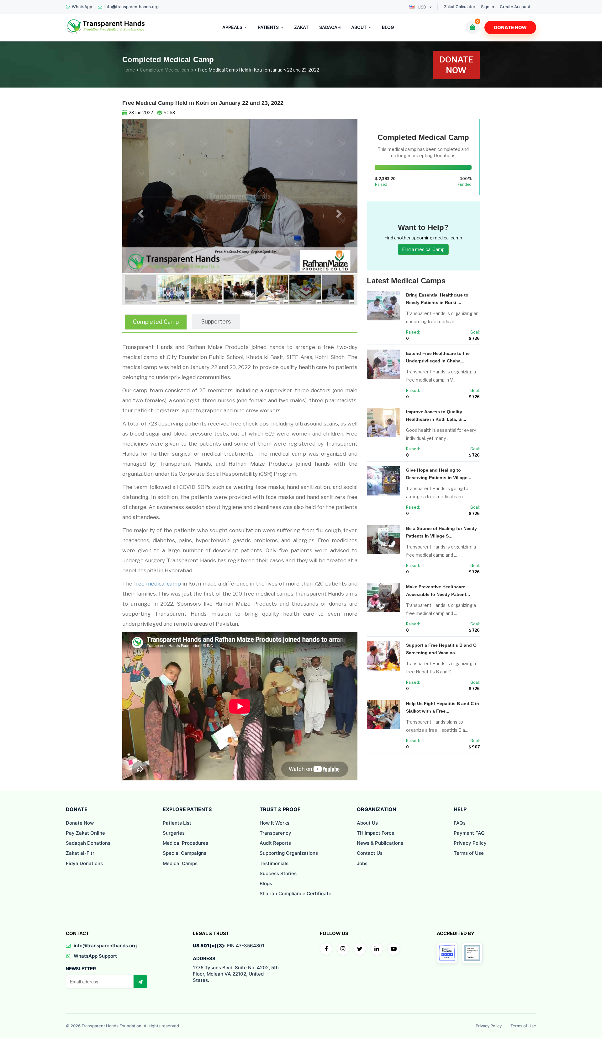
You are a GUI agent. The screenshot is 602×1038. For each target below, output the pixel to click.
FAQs (460, 823)
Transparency (275, 833)
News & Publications (380, 843)
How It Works (274, 823)
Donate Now (510, 27)
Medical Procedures (185, 843)
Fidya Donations (84, 863)
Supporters (216, 321)
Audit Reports (275, 843)
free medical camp (157, 584)
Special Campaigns (184, 853)
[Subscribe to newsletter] (140, 981)
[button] (140, 212)
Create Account (515, 7)
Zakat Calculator (459, 7)
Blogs (266, 883)
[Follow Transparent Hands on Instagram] (343, 949)
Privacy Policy (470, 843)
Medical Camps (180, 863)
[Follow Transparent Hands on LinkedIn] (377, 949)
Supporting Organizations (289, 853)
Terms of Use (469, 853)
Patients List (177, 823)
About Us (367, 823)
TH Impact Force (375, 833)
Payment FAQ (469, 833)
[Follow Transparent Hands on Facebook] (326, 949)
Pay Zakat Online (85, 833)
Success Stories (278, 873)
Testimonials (274, 863)
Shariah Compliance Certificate (295, 893)
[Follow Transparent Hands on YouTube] (394, 949)
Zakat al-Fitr (80, 853)
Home (128, 69)
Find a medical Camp (423, 249)
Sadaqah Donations (88, 843)
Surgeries (174, 833)
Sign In (487, 7)
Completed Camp (156, 321)
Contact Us (370, 853)
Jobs (362, 863)
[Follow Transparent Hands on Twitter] (360, 949)
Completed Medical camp (166, 69)
